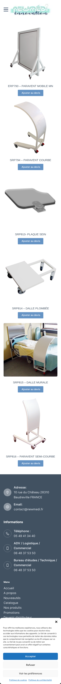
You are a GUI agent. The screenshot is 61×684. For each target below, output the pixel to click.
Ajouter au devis (30, 92)
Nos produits (13, 607)
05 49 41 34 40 (24, 536)
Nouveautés (12, 598)
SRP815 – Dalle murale (30, 382)
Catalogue (11, 603)
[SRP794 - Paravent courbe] (30, 127)
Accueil (9, 588)
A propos (10, 593)
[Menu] (6, 9)
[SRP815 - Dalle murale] (30, 350)
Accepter (30, 656)
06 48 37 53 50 (25, 553)
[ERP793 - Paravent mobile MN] (30, 53)
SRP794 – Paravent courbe (30, 160)
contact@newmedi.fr (28, 509)
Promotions (12, 612)
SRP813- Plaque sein (30, 234)
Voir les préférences (30, 673)
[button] (56, 621)
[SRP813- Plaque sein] (30, 201)
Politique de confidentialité (40, 680)
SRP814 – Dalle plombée (30, 308)
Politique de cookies (18, 680)
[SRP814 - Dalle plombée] (30, 275)
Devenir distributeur (18, 617)
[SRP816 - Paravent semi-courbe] (30, 424)
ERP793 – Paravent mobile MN (30, 86)
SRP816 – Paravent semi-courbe (30, 456)
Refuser (30, 664)
